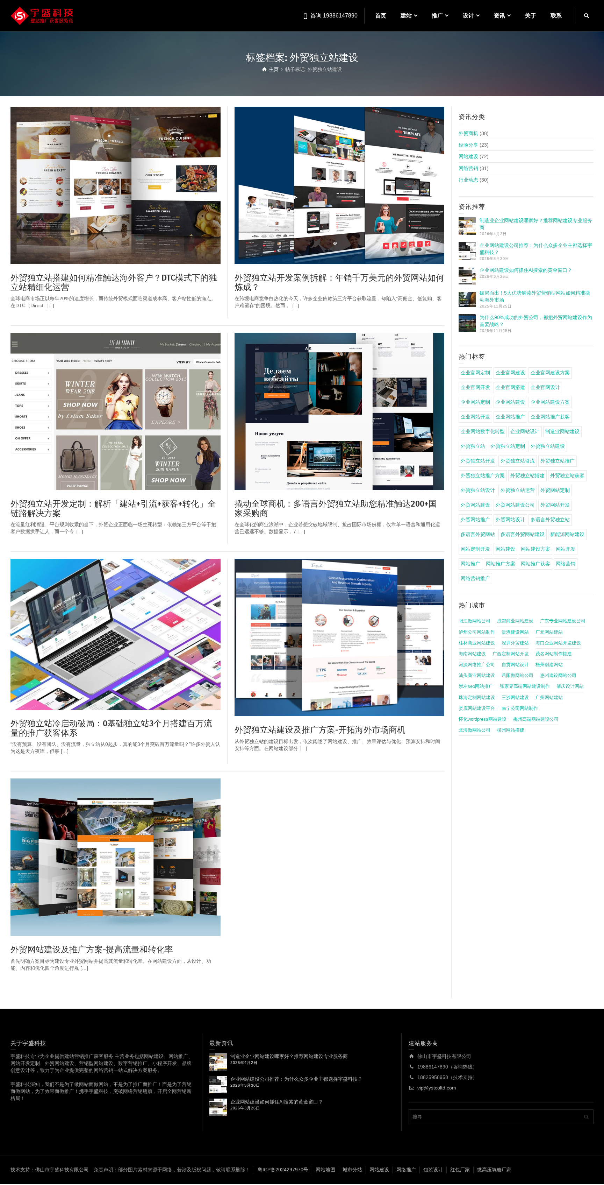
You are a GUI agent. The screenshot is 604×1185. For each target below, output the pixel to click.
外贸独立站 (473, 446)
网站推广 (470, 563)
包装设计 (433, 1169)
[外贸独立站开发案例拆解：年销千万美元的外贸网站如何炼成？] (340, 185)
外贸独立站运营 (518, 490)
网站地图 (325, 1169)
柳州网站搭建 (510, 730)
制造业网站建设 (562, 431)
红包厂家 (460, 1169)
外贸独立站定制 (508, 446)
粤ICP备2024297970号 (283, 1169)
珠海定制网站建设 (477, 697)
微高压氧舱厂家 (494, 1169)
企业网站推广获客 (550, 416)
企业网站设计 (525, 431)
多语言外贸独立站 (550, 519)
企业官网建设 (510, 372)
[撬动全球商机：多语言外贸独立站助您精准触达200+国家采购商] (340, 411)
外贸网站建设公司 (515, 505)
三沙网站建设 (515, 697)
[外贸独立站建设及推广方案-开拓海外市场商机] (340, 637)
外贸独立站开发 (478, 461)
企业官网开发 (475, 387)
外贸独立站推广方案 (483, 475)
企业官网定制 (475, 372)
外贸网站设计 (510, 519)
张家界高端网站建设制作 (525, 686)
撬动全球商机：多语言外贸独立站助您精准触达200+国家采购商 (336, 508)
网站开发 (565, 549)
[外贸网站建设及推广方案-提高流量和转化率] (115, 857)
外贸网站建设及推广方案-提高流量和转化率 (91, 949)
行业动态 (468, 180)
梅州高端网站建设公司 (536, 719)
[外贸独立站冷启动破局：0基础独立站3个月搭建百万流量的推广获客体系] (115, 634)
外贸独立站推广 (557, 461)
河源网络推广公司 (477, 664)
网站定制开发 (475, 549)
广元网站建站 (549, 632)
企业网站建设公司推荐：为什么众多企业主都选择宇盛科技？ (296, 1079)
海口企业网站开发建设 (558, 643)
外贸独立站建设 (548, 446)
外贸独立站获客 (567, 475)
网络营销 (468, 168)
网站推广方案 (500, 563)
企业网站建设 (510, 402)
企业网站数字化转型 (483, 431)
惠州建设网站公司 (558, 675)
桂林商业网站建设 (477, 643)
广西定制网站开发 (510, 653)
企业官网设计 (545, 387)
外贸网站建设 (475, 505)
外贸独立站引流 (518, 461)
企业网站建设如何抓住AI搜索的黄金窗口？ (526, 270)
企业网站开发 (475, 416)
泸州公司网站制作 (477, 632)
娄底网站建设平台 (477, 708)
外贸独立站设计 (478, 490)
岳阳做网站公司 (517, 675)
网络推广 (406, 1169)
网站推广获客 (535, 563)
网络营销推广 (475, 578)
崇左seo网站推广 (476, 686)
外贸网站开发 (555, 505)
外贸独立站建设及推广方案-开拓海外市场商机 (320, 730)
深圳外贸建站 (515, 643)
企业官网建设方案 (550, 372)
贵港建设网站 (515, 632)
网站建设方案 (535, 549)
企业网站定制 (475, 402)
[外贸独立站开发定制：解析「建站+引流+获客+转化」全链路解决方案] (115, 411)
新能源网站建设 (567, 534)
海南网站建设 (472, 653)
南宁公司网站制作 (520, 708)
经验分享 (468, 145)
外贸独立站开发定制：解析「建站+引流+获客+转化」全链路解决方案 (113, 508)
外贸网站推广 (475, 519)
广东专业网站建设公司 (562, 621)
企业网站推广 (510, 416)
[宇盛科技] (41, 15)
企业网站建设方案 (550, 402)
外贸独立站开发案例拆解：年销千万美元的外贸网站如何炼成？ (339, 282)
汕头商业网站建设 (477, 675)
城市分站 (352, 1169)
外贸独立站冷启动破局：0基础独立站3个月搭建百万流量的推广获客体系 (111, 728)
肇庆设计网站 (570, 686)
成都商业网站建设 (515, 621)
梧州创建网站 (549, 664)
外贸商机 (468, 133)
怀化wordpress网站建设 (482, 719)
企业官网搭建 (510, 387)
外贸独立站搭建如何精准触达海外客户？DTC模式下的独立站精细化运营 (113, 282)
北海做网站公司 (474, 730)
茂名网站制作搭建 (553, 653)
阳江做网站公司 (474, 621)
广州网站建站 (549, 697)
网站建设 (468, 156)
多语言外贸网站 (478, 534)
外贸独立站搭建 (527, 475)
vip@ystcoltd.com (436, 1088)
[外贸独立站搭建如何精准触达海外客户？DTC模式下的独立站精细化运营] (115, 185)
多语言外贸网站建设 (523, 534)
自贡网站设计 (515, 664)
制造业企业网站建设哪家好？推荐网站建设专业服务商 (289, 1056)
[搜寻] (587, 15)
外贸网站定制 (555, 490)
